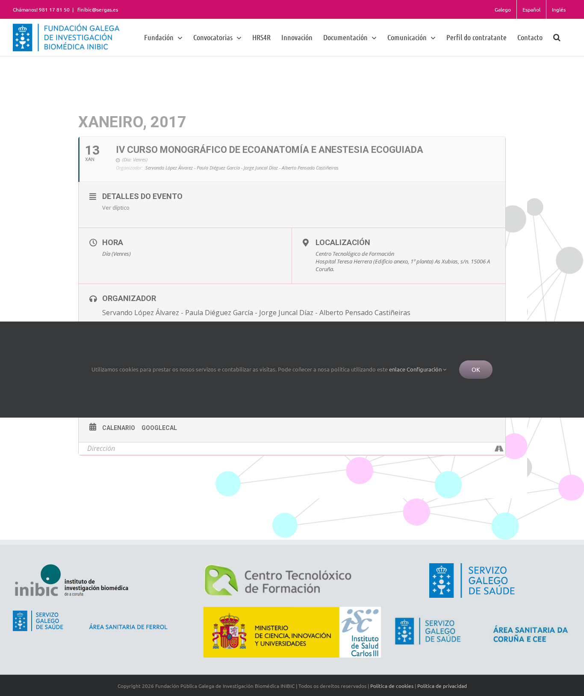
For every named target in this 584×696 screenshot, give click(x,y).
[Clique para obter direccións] (498, 448)
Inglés (559, 9)
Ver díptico (116, 207)
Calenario (118, 427)
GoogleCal (159, 427)
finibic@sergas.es (97, 9)
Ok (476, 369)
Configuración (425, 369)
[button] (556, 37)
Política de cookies (391, 685)
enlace (397, 369)
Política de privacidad (442, 685)
